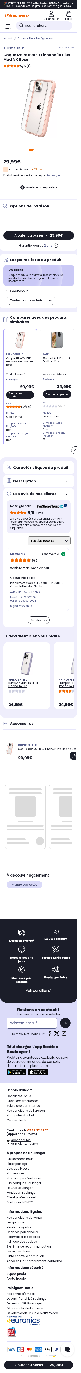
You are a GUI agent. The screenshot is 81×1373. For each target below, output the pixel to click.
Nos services (16, 1173)
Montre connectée (24, 885)
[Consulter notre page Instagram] (64, 1034)
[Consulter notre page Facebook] (49, 1034)
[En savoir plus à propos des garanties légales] (55, 245)
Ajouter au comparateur (41, 187)
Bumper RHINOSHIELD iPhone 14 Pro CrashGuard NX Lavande (25, 686)
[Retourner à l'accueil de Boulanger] (17, 15)
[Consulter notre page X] (56, 1034)
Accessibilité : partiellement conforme (34, 1261)
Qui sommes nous (20, 1159)
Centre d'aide (16, 1120)
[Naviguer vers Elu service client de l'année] (39, 1332)
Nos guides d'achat (20, 1115)
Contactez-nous (19, 1096)
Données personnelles (23, 1232)
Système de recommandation (29, 1246)
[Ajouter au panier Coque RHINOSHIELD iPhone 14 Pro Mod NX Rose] (74, 756)
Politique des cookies (22, 1242)
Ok (65, 1023)
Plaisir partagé (17, 1164)
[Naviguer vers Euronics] (39, 1320)
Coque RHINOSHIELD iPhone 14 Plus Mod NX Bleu (36, 584)
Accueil (8, 38)
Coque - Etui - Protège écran (36, 38)
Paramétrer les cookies (23, 1237)
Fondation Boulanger (22, 1193)
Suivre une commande (23, 1106)
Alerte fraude (16, 1278)
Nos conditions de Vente (24, 1217)
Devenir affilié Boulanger (24, 1303)
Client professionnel (21, 1197)
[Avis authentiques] (50, 506)
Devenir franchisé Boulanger (27, 1299)
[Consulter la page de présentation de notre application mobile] (16, 1072)
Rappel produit (17, 1274)
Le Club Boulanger (20, 1188)
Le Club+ (36, 169)
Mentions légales (19, 1227)
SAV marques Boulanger (24, 1183)
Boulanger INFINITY (20, 1202)
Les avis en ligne (18, 1251)
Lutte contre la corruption (25, 1256)
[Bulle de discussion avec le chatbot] (67, 1349)
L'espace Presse (18, 1168)
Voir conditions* (39, 990)
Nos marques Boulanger (24, 1178)
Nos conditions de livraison (26, 1110)
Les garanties (16, 1222)
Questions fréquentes (22, 1101)
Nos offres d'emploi (21, 1294)
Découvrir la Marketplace (25, 1308)
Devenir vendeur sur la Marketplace (32, 1313)
